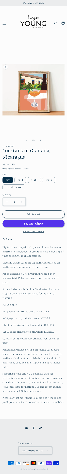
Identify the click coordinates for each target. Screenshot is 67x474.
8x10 (20, 180)
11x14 (34, 180)
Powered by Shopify (41, 469)
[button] (4, 23)
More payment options (33, 231)
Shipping (6, 168)
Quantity (6, 194)
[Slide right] (40, 140)
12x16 (49, 180)
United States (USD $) (32, 450)
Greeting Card (14, 187)
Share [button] (9, 239)
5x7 (8, 180)
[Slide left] (26, 140)
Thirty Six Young (29, 469)
